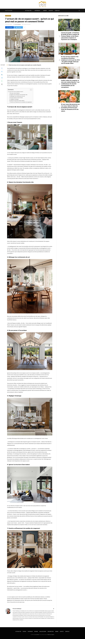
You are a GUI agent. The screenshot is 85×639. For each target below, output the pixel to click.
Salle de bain (42, 631)
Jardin (45, 10)
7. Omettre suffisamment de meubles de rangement (20, 102)
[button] (30, 90)
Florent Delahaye (18, 24)
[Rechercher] (79, 10)
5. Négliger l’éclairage (14, 99)
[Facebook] (2, 68)
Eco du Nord (37, 634)
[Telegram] (2, 78)
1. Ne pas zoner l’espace (14, 93)
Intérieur (37, 10)
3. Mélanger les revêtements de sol (17, 96)
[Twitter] (2, 71)
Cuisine (36, 631)
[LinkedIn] (2, 74)
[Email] (2, 84)
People (24, 631)
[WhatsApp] (2, 81)
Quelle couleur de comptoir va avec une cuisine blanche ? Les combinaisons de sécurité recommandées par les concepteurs (70, 84)
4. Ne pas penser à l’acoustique (16, 97)
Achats (51, 10)
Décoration (8, 15)
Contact (57, 10)
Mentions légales (51, 634)
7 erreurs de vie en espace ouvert (15, 91)
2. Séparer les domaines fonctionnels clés (18, 94)
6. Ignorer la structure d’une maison (16, 100)
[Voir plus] (24, 27)
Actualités (28, 10)
